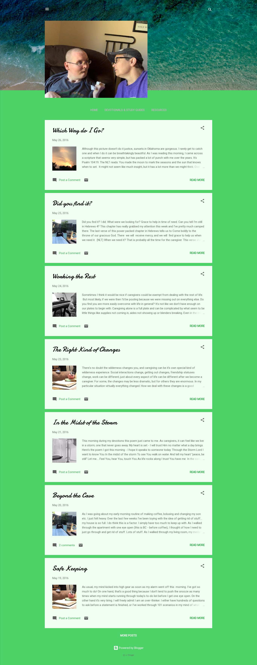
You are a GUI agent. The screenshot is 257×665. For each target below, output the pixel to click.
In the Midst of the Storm (84, 422)
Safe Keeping (69, 568)
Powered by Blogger (131, 648)
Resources (159, 110)
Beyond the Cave (73, 495)
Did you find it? (72, 203)
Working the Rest (73, 276)
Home (94, 110)
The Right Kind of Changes (86, 349)
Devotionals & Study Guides (125, 110)
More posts (128, 635)
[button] (202, 128)
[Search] (210, 10)
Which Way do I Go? (77, 130)
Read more (197, 180)
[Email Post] (86, 181)
